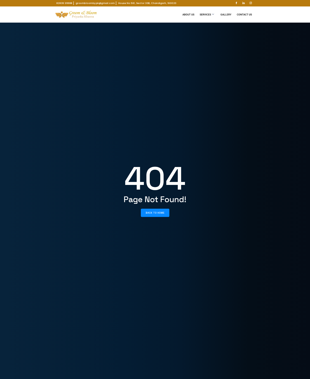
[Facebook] (236, 3)
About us (188, 14)
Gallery (225, 14)
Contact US (244, 14)
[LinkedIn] (243, 3)
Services (205, 14)
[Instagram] (250, 3)
